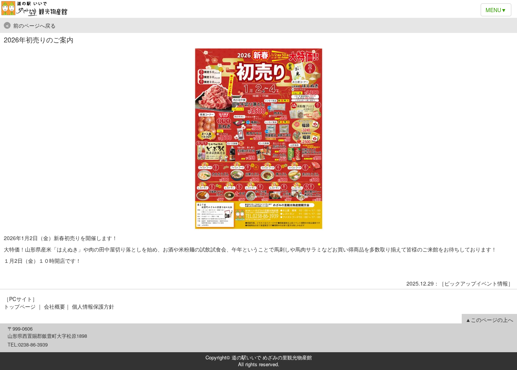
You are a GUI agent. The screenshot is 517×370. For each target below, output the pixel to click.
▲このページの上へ (489, 319)
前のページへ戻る (30, 25)
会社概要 (54, 306)
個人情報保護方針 (93, 306)
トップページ (20, 306)
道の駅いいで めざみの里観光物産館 (258, 9)
